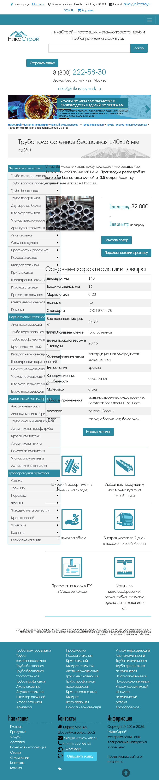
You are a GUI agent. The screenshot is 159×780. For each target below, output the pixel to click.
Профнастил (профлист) (30, 250)
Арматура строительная (29, 228)
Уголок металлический (28, 220)
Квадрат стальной (25, 265)
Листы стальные (28, 687)
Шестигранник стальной (29, 280)
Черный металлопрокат (65, 124)
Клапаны (17, 533)
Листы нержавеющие (82, 671)
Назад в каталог (98, 432)
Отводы (16, 481)
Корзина (87, 10)
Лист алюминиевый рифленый (34, 414)
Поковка (17, 310)
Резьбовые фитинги (26, 540)
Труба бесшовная (93, 124)
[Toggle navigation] (150, 20)
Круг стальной (22, 272)
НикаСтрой (15, 124)
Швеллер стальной (25, 213)
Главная (16, 727)
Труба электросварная (28, 176)
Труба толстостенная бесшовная (126, 124)
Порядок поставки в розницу (126, 253)
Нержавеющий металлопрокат (31, 317)
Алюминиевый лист (25, 406)
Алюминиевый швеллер (29, 466)
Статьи (15, 752)
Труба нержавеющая (82, 676)
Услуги (15, 737)
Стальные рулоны (24, 243)
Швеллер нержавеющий (30, 384)
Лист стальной (22, 235)
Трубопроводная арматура (29, 473)
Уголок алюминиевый (27, 458)
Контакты (17, 763)
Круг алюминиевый (25, 436)
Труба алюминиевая (131, 661)
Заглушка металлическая (30, 510)
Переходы (18, 495)
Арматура (24, 707)
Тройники (18, 488)
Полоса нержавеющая (28, 369)
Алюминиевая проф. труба (32, 429)
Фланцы (17, 503)
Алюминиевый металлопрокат (30, 399)
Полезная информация (28, 747)
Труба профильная (25, 198)
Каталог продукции (36, 124)
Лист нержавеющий (26, 324)
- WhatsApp (72, 749)
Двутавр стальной (29, 692)
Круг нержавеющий (26, 347)
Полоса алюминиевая (28, 451)
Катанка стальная (24, 287)
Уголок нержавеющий (28, 377)
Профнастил (76, 650)
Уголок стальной (29, 702)
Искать (139, 48)
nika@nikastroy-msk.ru (79, 88)
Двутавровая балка (26, 206)
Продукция (18, 732)
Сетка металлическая (28, 302)
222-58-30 (79, 72)
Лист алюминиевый (130, 656)
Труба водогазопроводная (31, 183)
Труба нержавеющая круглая (33, 332)
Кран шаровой (22, 518)
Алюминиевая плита (26, 443)
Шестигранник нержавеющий (34, 362)
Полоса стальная (24, 258)
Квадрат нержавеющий (29, 354)
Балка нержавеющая (27, 391)
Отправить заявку (42, 63)
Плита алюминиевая (131, 676)
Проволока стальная (27, 295)
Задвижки (18, 525)
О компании (19, 758)
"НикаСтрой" (117, 732)
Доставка (17, 742)
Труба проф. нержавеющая (32, 339)
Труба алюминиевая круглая (32, 421)
